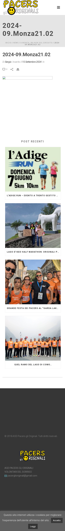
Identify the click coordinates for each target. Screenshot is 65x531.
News (16, 43)
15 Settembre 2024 (32, 62)
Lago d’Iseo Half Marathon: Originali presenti (34, 252)
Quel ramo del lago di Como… (33, 364)
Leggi (33, 526)
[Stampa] (19, 69)
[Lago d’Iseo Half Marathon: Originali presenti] (33, 225)
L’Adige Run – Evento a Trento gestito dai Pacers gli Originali (34, 195)
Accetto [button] (57, 520)
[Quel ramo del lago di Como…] (33, 338)
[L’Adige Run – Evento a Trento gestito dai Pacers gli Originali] (33, 169)
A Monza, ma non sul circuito (36, 43)
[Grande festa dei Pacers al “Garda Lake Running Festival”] (33, 282)
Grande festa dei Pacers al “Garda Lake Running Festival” (34, 308)
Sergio (8, 62)
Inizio (8, 43)
